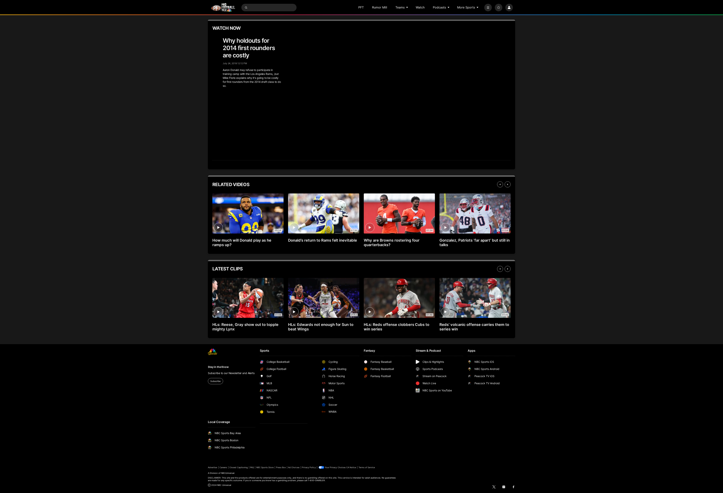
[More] (488, 7)
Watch (420, 7)
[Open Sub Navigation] (407, 7)
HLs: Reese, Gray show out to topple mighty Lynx (245, 326)
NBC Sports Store (265, 467)
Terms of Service (366, 467)
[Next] (508, 184)
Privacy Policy (309, 467)
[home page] (223, 7)
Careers (223, 467)
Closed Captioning (238, 467)
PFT (361, 7)
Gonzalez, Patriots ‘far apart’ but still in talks (474, 242)
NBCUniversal (228, 473)
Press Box (281, 467)
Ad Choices (294, 467)
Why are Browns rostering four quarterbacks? (391, 242)
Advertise (212, 467)
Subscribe (215, 381)
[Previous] (500, 184)
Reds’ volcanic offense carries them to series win (474, 326)
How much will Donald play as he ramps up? (241, 242)
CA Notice (351, 467)
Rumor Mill (379, 7)
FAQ (252, 467)
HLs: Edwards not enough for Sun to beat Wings (320, 326)
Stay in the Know (218, 366)
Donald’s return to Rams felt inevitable (322, 240)
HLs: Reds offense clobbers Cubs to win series (396, 326)
